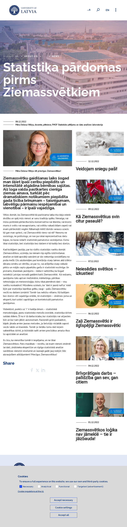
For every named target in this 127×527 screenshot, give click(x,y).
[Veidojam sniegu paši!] (100, 144)
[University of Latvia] (23, 10)
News (55, 56)
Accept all (63, 515)
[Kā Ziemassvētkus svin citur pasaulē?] (100, 192)
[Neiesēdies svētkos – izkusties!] (100, 244)
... (45, 56)
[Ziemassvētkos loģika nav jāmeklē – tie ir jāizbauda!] (100, 405)
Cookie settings (63, 507)
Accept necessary (63, 500)
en (107, 10)
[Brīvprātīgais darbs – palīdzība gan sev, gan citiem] (100, 348)
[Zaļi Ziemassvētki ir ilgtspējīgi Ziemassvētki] (100, 296)
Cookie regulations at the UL (31, 491)
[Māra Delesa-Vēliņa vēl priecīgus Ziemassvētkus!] (37, 149)
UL (17, 56)
